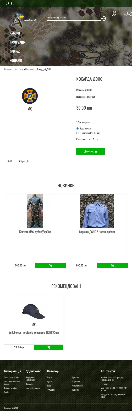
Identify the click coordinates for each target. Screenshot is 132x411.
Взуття (49, 377)
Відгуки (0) (23, 161)
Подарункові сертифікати (30, 378)
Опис (9, 161)
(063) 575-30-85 (111, 387)
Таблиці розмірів (10, 387)
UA (7, 3)
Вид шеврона (84, 122)
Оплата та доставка (11, 377)
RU (12, 3)
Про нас (15, 51)
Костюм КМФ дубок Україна (35, 231)
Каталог (15, 33)
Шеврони (75, 389)
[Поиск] (103, 18)
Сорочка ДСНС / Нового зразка (97, 231)
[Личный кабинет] (114, 13)
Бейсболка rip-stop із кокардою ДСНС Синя (34, 332)
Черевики (76, 381)
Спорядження (77, 385)
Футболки (50, 389)
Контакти (16, 60)
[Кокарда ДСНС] (30, 95)
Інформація (17, 42)
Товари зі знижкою (33, 387)
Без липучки (85, 128)
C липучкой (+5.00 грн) (90, 133)
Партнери (29, 383)
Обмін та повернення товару (12, 382)
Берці (49, 385)
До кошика (89, 151)
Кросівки (75, 377)
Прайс (6, 392)
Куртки (49, 381)
